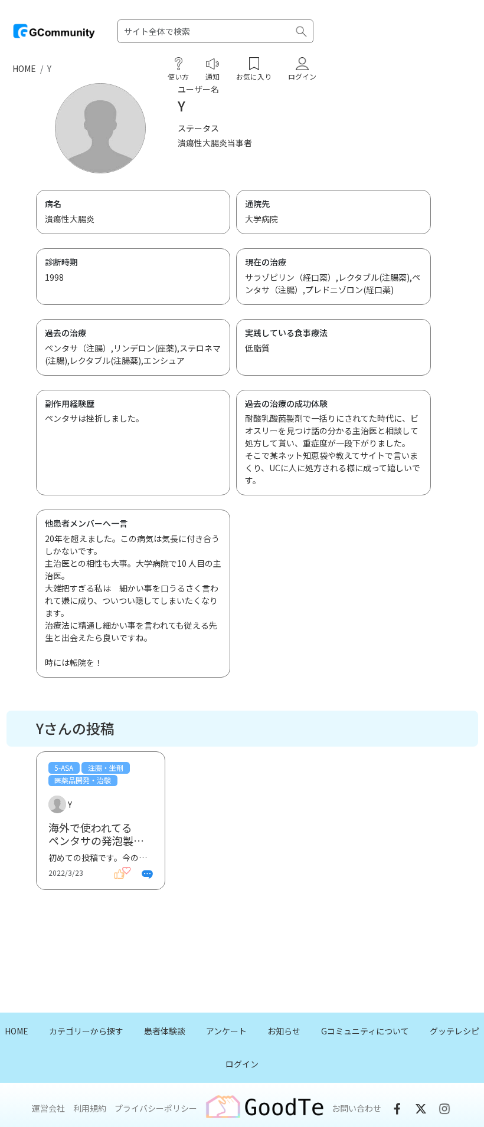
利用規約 (89, 1108)
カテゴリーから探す (86, 1031)
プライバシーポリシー (156, 1108)
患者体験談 (164, 1031)
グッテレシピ (454, 1031)
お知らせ (283, 1031)
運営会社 (48, 1108)
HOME (24, 68)
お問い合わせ (356, 1108)
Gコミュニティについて (365, 1031)
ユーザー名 (198, 89)
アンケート (226, 1031)
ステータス (198, 128)
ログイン (242, 1064)
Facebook (397, 1109)
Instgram (444, 1109)
